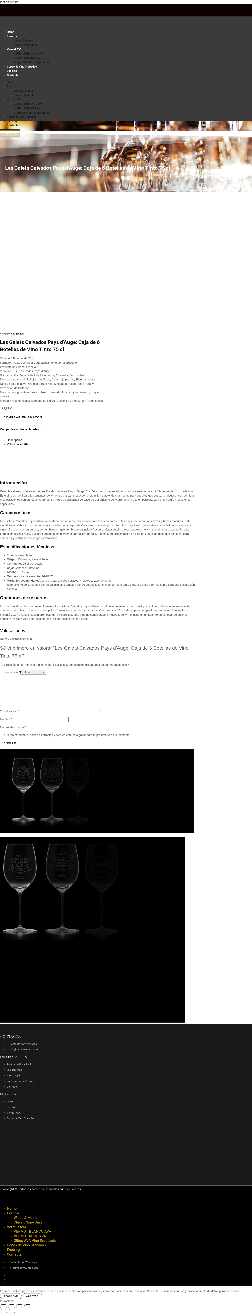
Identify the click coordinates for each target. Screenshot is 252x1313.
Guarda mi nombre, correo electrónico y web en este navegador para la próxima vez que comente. (67, 735)
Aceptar (32, 1296)
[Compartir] (19, 1306)
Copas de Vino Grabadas (22, 66)
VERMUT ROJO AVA (27, 58)
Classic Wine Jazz (26, 45)
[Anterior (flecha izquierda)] (3, 1311)
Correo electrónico (13, 727)
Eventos (12, 36)
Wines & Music (23, 40)
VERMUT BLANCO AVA (29, 53)
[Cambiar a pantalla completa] (11, 1306)
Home (10, 32)
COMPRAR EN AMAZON (23, 417)
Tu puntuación (10, 672)
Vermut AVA (14, 49)
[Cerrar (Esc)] (27, 1306)
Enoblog (12, 71)
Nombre (6, 719)
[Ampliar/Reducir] (3, 1306)
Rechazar (11, 1296)
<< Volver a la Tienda (12, 333)
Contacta (13, 75)
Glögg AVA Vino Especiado (31, 62)
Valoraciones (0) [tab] (17, 444)
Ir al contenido (9, 2)
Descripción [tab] (14, 440)
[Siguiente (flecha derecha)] (11, 1311)
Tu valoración (9, 711)
